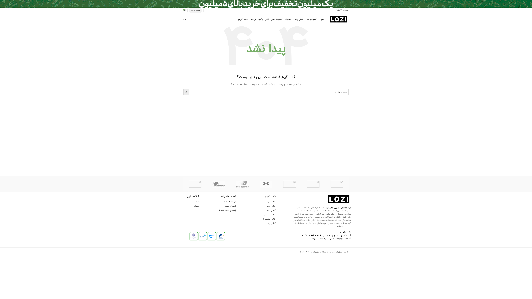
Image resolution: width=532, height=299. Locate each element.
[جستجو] (185, 19)
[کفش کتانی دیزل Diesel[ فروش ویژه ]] (313, 184)
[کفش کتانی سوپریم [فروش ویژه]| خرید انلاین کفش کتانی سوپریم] (337, 184)
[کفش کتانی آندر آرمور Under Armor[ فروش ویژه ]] (266, 184)
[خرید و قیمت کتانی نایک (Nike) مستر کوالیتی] (195, 184)
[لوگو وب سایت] (338, 19)
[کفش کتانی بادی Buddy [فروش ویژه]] (289, 184)
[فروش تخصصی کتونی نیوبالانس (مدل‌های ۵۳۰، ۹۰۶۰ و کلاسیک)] (242, 184)
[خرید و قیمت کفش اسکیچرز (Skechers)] (219, 184)
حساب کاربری (195, 10)
